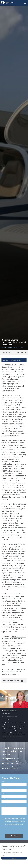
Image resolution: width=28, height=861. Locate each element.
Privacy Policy (8, 849)
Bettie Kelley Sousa (17, 347)
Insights (8, 352)
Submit (14, 836)
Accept (14, 858)
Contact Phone (5, 793)
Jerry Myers (20, 377)
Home (3, 352)
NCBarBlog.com (6, 672)
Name (2, 781)
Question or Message (6, 806)
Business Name (5, 788)
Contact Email (4, 799)
